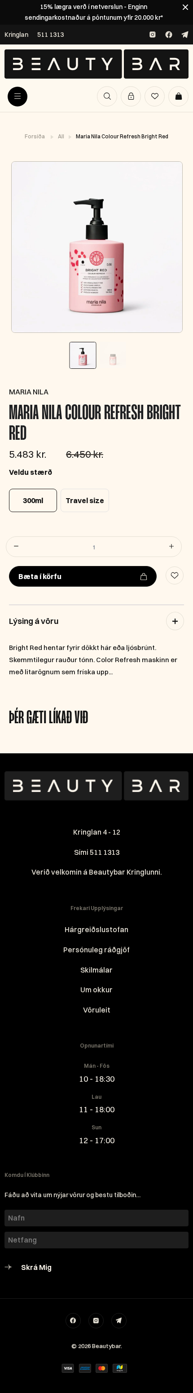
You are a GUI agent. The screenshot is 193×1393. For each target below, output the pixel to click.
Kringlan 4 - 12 (96, 831)
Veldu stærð (30, 472)
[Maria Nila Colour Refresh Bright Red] (96, 247)
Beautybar (106, 1345)
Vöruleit (96, 1009)
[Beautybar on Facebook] (168, 34)
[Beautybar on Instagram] (152, 34)
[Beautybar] (96, 64)
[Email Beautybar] (119, 1320)
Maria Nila (28, 391)
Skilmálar (96, 969)
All (61, 136)
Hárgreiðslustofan (96, 929)
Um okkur (96, 989)
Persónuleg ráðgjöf (96, 949)
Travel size (85, 500)
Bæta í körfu (39, 576)
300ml (33, 500)
